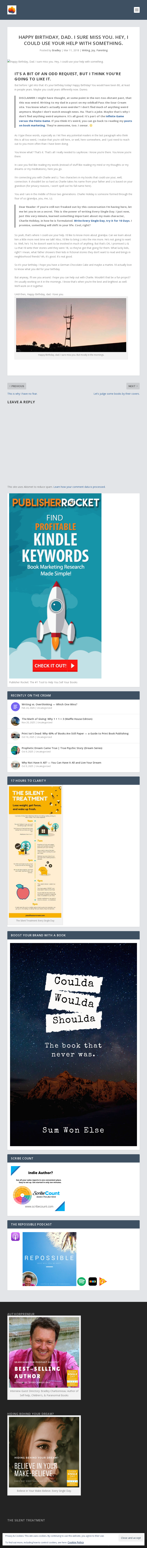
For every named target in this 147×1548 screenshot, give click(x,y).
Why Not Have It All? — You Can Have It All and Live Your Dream (61, 762)
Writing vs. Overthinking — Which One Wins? (49, 704)
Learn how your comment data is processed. (79, 486)
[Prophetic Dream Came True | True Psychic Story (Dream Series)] (15, 750)
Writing (86, 50)
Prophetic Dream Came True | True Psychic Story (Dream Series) (62, 748)
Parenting (102, 50)
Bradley (56, 50)
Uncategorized (44, 707)
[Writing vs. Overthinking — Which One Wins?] (15, 706)
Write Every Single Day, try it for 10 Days (102, 220)
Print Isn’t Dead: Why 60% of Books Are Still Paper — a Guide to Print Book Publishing (75, 733)
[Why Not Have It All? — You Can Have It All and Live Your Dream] (15, 765)
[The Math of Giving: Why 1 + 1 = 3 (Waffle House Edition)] (15, 721)
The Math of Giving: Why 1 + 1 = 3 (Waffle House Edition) (57, 719)
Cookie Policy (76, 1542)
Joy (93, 50)
